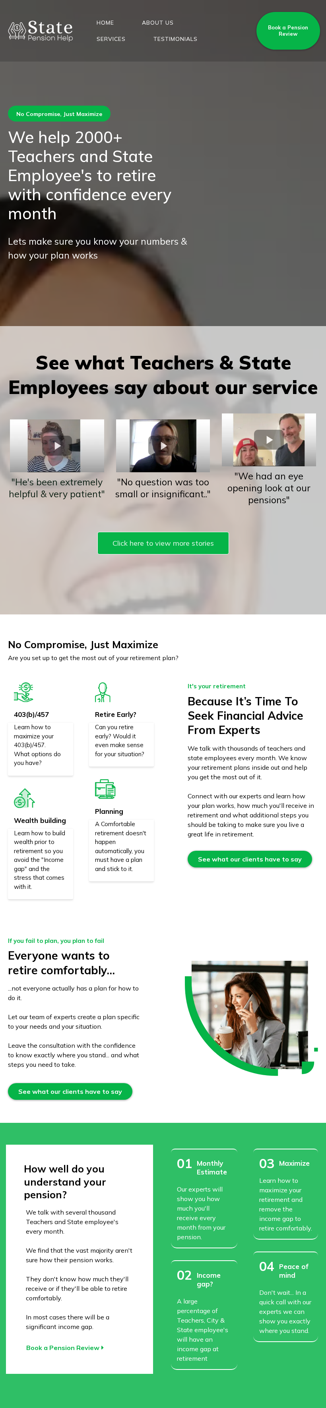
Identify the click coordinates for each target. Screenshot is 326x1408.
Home (105, 22)
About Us (158, 22)
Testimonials (175, 38)
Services (111, 38)
